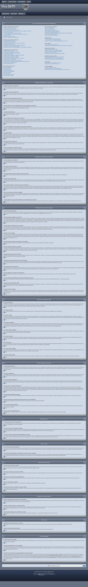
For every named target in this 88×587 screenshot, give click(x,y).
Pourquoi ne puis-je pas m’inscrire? (9, 36)
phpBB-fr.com (46, 574)
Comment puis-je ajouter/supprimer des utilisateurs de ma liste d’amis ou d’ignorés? (59, 45)
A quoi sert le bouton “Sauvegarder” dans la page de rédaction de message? (16, 61)
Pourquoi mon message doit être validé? (10, 62)
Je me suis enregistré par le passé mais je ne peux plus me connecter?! (15, 34)
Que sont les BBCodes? (7, 67)
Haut (6, 89)
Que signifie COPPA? (7, 35)
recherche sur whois (73, 554)
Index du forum (9, 17)
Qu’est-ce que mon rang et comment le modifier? (11, 46)
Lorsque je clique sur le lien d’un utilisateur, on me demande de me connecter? (17, 47)
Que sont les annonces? (7, 72)
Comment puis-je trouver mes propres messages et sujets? (55, 53)
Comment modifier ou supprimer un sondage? (11, 56)
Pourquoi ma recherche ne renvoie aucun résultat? (53, 50)
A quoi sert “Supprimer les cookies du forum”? (11, 37)
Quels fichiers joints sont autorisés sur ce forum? (53, 62)
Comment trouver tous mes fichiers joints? (52, 63)
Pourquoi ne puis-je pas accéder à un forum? (10, 57)
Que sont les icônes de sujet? (8, 75)
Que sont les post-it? (6, 73)
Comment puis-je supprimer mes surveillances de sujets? (54, 59)
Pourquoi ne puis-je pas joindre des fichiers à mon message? (13, 58)
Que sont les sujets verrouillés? (8, 74)
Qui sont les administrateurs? (50, 27)
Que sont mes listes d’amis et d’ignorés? (51, 44)
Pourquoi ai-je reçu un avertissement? (9, 59)
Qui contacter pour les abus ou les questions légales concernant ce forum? (57, 69)
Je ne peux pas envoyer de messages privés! (52, 38)
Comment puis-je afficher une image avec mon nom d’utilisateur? (14, 45)
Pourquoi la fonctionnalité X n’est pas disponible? (53, 68)
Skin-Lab (49, 571)
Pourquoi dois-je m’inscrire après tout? (9, 28)
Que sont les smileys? (7, 69)
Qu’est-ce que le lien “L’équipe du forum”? (52, 35)
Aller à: (49, 565)
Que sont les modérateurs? (49, 28)
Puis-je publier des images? (8, 70)
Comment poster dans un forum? (8, 50)
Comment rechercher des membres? (51, 52)
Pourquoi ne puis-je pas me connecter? (9, 27)
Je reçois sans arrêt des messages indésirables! (53, 39)
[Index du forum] (15, 7)
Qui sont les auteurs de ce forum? (50, 67)
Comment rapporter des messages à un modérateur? (12, 60)
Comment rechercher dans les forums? (51, 49)
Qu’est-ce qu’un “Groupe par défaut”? (51, 34)
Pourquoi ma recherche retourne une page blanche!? (53, 51)
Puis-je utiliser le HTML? (7, 68)
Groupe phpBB (40, 540)
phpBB (39, 573)
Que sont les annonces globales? (9, 71)
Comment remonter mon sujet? (8, 63)
